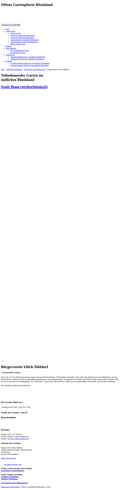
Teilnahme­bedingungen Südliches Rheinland (27, 59)
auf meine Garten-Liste (12, 464)
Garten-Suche (15, 33)
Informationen (11, 48)
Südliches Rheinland (14, 69)
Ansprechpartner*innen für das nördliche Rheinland (29, 63)
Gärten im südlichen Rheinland (22, 38)
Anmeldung (10, 55)
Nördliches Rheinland (10, 477)
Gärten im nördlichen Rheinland (22, 36)
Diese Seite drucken (8, 458)
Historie (9, 46)
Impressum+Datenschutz (10, 487)
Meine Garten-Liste (17, 44)
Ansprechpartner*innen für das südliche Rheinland (29, 65)
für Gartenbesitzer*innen (19, 50)
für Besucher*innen (17, 53)
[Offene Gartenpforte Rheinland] (26, 23)
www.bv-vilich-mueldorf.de (18, 439)
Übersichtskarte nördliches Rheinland (24, 40)
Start (7, 29)
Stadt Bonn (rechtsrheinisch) (34, 69)
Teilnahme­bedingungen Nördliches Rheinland (27, 57)
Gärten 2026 (10, 31)
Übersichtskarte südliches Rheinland (24, 42)
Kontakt (9, 61)
